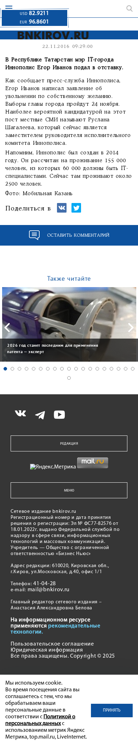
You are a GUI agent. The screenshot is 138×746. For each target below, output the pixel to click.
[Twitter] (76, 211)
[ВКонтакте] (62, 211)
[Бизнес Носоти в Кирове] (48, 35)
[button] (5, 368)
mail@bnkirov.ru (49, 590)
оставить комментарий (78, 235)
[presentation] (7, 327)
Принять (112, 710)
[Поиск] (129, 8)
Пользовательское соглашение (52, 644)
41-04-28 (44, 584)
